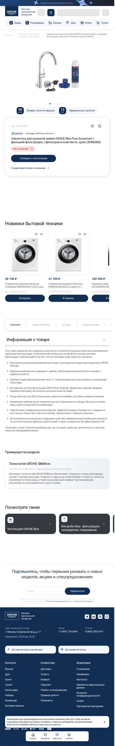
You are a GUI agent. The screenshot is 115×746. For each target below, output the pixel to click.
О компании (83, 669)
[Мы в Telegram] (87, 616)
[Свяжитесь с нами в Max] (100, 616)
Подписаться (77, 591)
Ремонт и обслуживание (54, 690)
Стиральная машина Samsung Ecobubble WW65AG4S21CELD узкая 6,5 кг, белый (25, 285)
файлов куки (13, 724)
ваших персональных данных (47, 724)
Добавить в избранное (92, 126)
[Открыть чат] (106, 616)
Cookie (80, 701)
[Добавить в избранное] (36, 234)
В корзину (25, 298)
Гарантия (46, 684)
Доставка (46, 669)
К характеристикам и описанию (28, 168)
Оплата (45, 674)
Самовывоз (83, 674)
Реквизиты (47, 700)
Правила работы (50, 695)
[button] (51, 12)
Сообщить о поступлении (33, 158)
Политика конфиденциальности (58, 601)
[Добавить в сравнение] (99, 126)
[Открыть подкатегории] (12, 35)
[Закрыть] (104, 722)
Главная (33, 738)
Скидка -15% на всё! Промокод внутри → (57, 3)
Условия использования (83, 601)
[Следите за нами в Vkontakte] (93, 616)
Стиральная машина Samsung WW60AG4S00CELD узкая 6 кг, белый (65, 285)
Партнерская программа (90, 706)
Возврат (45, 679)
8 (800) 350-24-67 (94, 631)
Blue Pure (49, 134)
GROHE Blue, (40, 134)
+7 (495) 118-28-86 (68, 631)
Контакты (82, 679)
